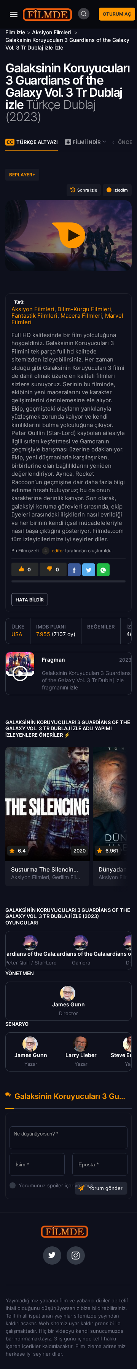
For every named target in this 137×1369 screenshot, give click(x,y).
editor (58, 550)
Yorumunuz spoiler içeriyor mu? (21, 1185)
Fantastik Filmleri (34, 315)
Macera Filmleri (81, 315)
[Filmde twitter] (52, 1255)
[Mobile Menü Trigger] (14, 14)
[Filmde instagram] (76, 1255)
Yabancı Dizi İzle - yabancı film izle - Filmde (47, 14)
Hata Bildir (30, 600)
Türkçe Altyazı (37, 142)
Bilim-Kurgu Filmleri (84, 309)
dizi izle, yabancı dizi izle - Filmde (64, 1231)
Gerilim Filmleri (70, 877)
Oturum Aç (117, 14)
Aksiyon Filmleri (32, 309)
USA (16, 634)
